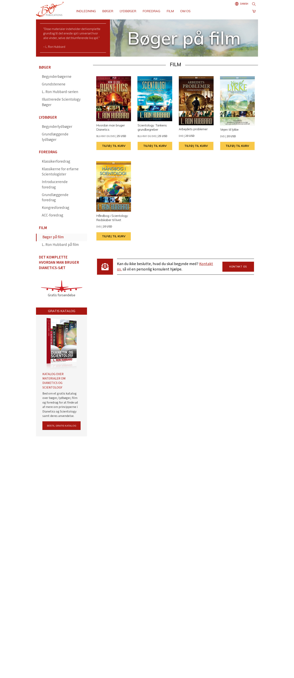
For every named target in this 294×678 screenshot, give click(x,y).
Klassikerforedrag (56, 161)
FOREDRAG (151, 11)
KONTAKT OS (238, 266)
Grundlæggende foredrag (55, 197)
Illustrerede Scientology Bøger (61, 102)
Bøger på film (53, 237)
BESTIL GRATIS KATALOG (61, 425)
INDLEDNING (86, 11)
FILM (170, 11)
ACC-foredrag (52, 215)
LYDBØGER (128, 11)
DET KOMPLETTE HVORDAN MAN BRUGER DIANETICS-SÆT (59, 263)
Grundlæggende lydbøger (55, 137)
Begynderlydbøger (57, 126)
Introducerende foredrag (55, 184)
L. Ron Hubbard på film (60, 244)
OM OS (185, 11)
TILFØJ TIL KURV (113, 146)
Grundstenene (53, 84)
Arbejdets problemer (193, 129)
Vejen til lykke (229, 129)
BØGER (107, 11)
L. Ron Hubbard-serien (60, 92)
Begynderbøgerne (56, 76)
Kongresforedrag (55, 207)
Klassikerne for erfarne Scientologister (60, 171)
